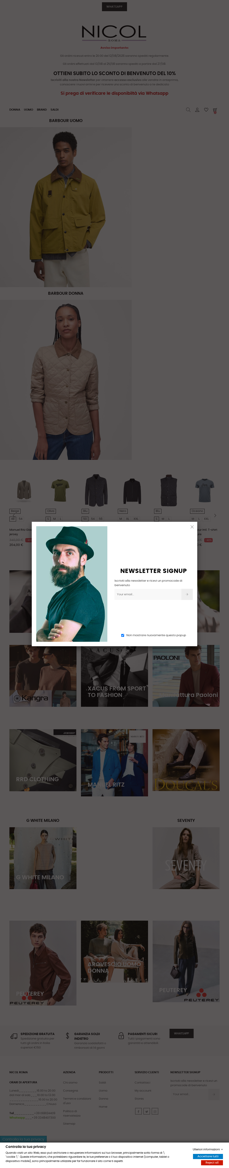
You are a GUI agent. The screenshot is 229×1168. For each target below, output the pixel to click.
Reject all (212, 1162)
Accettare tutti (207, 1156)
